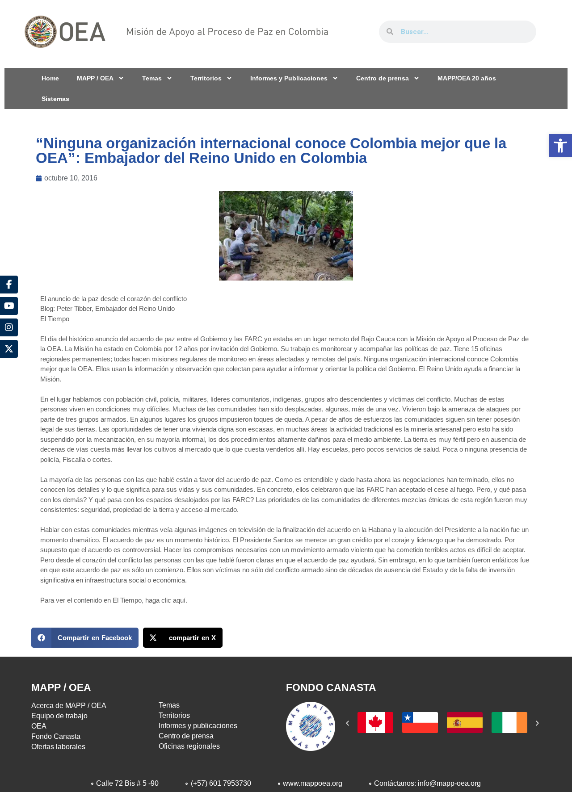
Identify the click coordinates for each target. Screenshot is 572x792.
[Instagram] (9, 327)
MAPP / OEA (95, 78)
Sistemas (55, 98)
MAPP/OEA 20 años (466, 78)
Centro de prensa (382, 78)
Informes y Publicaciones (289, 78)
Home (50, 78)
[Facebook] (9, 284)
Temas (152, 78)
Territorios (206, 78)
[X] (9, 349)
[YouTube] (9, 306)
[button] (560, 145)
